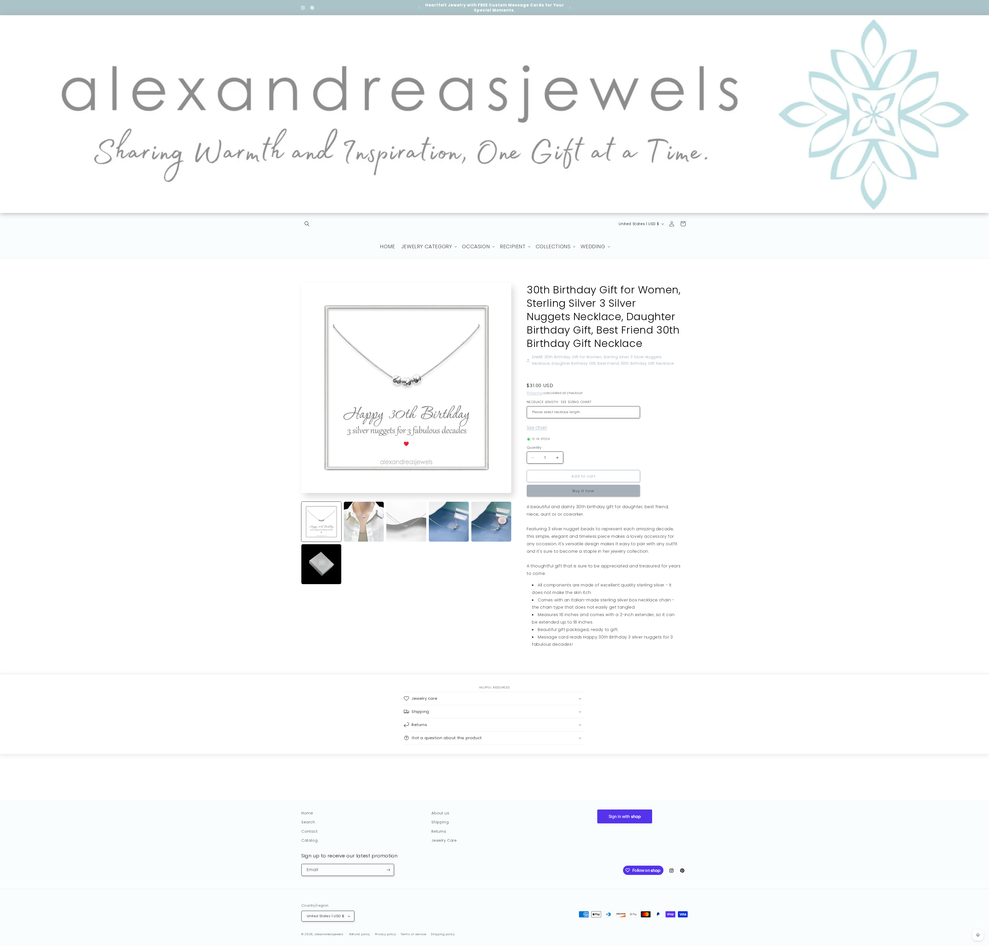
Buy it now (583, 490)
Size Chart (537, 428)
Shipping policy (443, 934)
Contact (309, 831)
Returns (438, 831)
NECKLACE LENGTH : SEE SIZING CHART (559, 401)
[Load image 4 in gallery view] (449, 522)
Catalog (309, 840)
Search (308, 822)
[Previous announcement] (419, 8)
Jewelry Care (444, 840)
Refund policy (359, 934)
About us (440, 813)
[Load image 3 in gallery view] (406, 522)
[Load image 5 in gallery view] (491, 522)
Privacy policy (385, 934)
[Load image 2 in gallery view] (364, 522)
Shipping (535, 393)
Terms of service (413, 934)
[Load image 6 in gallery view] (321, 564)
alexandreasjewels (329, 934)
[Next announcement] (570, 8)
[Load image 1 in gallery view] (321, 522)
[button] (307, 223)
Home (307, 813)
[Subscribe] (388, 870)
